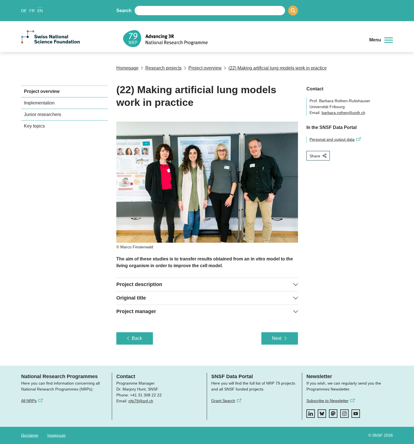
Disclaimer (29, 435)
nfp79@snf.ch (140, 401)
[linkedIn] (310, 413)
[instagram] (344, 413)
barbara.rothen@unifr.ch (343, 112)
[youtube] (355, 413)
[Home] (242, 38)
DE (23, 10)
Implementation (39, 103)
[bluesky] (322, 413)
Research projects (163, 68)
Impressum (56, 435)
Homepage (127, 68)
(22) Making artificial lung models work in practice (277, 68)
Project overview (205, 68)
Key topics (34, 126)
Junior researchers (42, 114)
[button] (381, 40)
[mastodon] (333, 413)
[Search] (293, 10)
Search (124, 10)
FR (32, 10)
